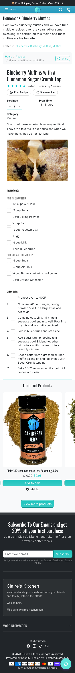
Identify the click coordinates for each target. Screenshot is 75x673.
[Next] (35, 462)
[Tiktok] (41, 645)
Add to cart (32, 483)
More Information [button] (15, 625)
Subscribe (63, 554)
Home (8, 56)
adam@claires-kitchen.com (27, 609)
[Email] (47, 645)
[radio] (9, 86)
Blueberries (22, 46)
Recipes (20, 56)
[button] (10, 10)
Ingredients (13, 190)
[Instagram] (34, 645)
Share (64, 58)
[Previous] (29, 462)
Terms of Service (52, 560)
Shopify (25, 657)
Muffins (57, 46)
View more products (37, 504)
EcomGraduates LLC (57, 657)
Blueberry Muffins (40, 46)
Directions (12, 291)
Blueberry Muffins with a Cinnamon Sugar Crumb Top (34, 75)
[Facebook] (28, 645)
